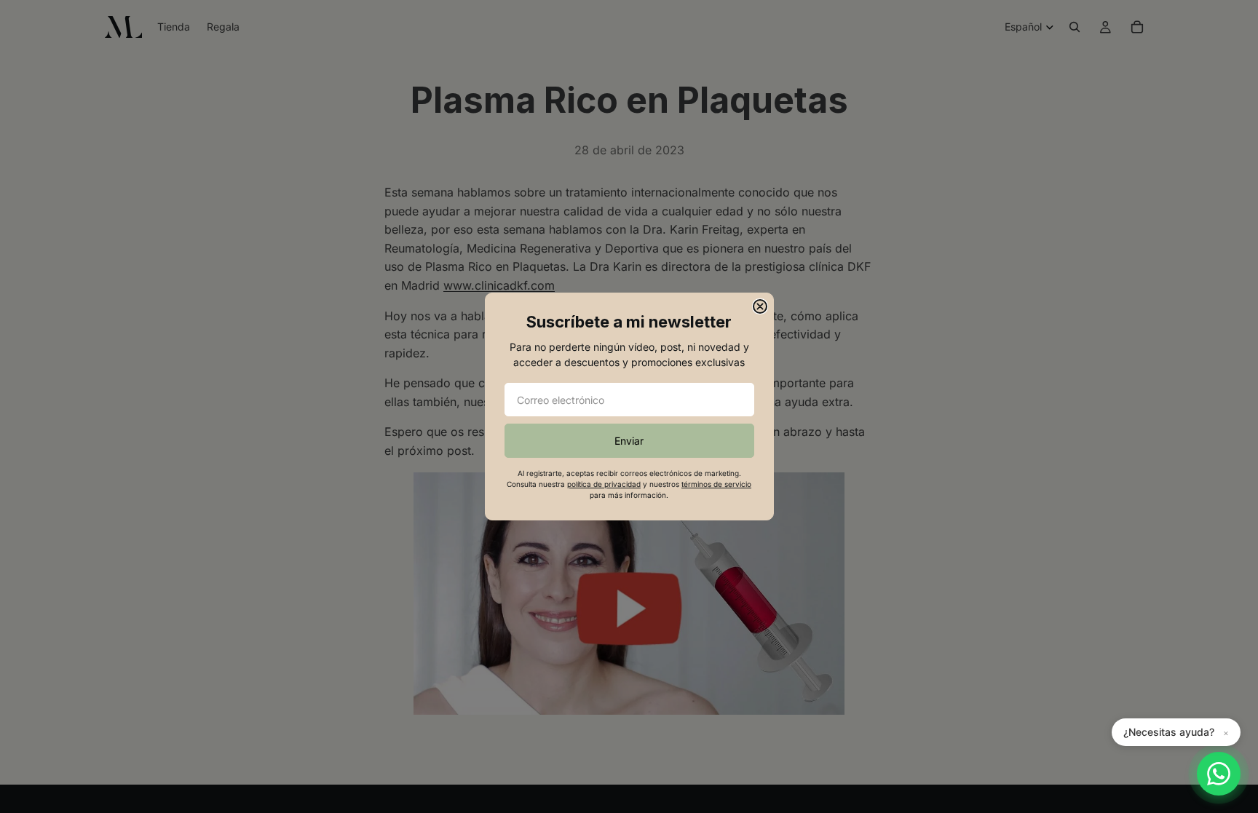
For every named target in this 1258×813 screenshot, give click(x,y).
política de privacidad (604, 484)
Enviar (629, 441)
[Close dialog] (760, 306)
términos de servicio (716, 484)
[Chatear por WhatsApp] (1219, 774)
